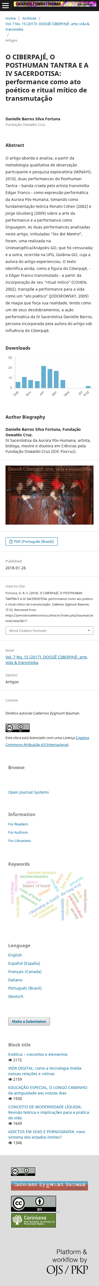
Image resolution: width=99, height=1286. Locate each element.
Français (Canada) (25, 971)
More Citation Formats (27, 630)
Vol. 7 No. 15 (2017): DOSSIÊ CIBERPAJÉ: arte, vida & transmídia (48, 26)
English (15, 955)
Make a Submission (29, 1021)
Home (11, 18)
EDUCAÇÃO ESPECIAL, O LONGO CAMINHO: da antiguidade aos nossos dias (48, 1090)
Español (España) (24, 963)
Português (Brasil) (25, 988)
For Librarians (19, 840)
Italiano (15, 979)
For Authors (18, 832)
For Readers (18, 824)
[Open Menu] (5, 5)
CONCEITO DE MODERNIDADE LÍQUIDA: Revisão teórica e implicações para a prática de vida (48, 1112)
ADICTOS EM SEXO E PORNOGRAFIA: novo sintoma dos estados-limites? (46, 1134)
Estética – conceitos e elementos (38, 1054)
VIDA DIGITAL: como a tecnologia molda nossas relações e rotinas (44, 1071)
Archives (29, 18)
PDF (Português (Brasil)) (33, 541)
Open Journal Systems (28, 792)
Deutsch (15, 996)
